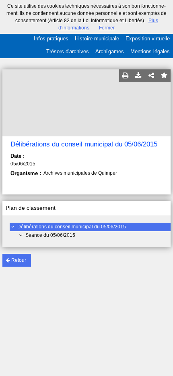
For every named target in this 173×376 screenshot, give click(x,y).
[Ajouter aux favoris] (164, 75)
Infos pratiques (51, 39)
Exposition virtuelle (148, 39)
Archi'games (109, 51)
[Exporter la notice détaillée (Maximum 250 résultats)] (138, 75)
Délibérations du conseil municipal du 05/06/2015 (71, 227)
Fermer (107, 28)
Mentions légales (150, 51)
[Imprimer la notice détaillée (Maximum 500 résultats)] (125, 75)
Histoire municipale (97, 39)
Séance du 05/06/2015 (50, 235)
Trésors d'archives (67, 51)
